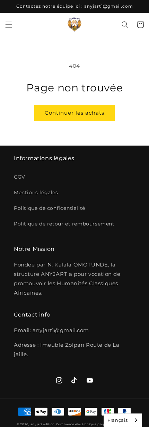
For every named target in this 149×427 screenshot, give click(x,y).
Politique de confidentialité (49, 208)
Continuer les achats (74, 112)
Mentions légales (36, 192)
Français (117, 420)
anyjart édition (42, 424)
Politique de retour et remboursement (64, 224)
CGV (19, 177)
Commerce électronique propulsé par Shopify (94, 424)
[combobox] (123, 420)
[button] (8, 24)
